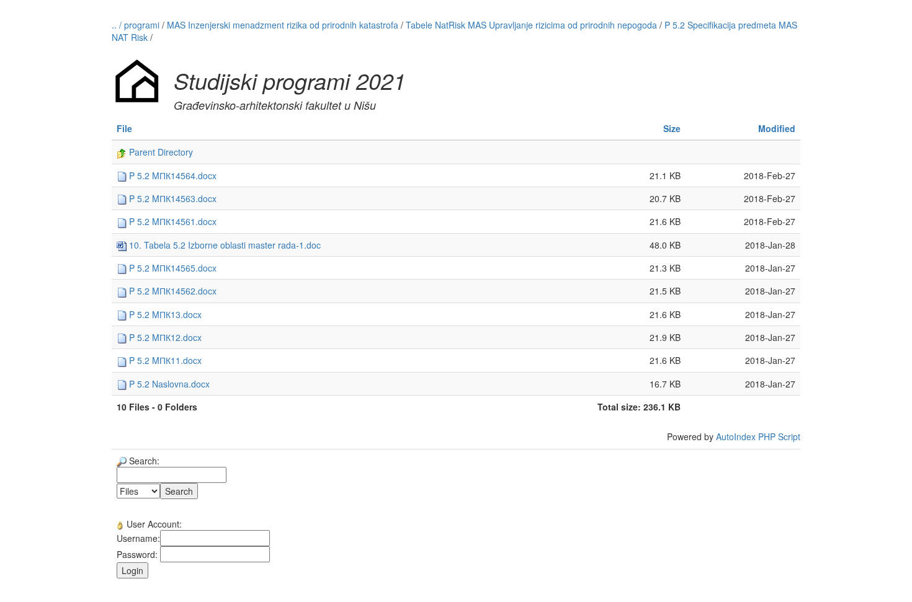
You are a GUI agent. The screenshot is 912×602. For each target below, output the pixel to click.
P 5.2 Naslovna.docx (168, 384)
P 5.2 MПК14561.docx (172, 221)
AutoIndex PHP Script (758, 436)
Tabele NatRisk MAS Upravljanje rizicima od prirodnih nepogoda (531, 25)
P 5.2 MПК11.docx (164, 360)
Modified (776, 128)
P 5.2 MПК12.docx (164, 337)
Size (672, 128)
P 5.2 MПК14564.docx (172, 175)
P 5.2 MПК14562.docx (172, 291)
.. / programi (137, 25)
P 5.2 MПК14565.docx (172, 268)
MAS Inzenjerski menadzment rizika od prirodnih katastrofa (282, 25)
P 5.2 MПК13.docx (164, 314)
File (124, 128)
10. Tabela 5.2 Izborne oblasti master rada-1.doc (224, 245)
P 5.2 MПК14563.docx (172, 198)
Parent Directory (160, 152)
